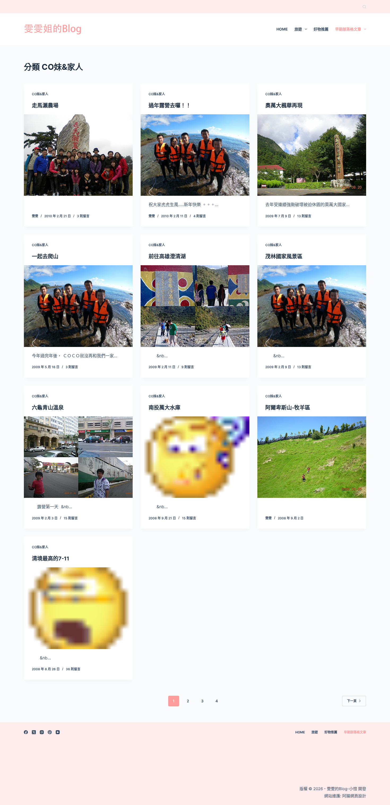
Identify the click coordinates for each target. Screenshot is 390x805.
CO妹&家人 (40, 94)
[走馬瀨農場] (78, 155)
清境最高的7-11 (50, 558)
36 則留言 (73, 669)
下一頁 (352, 701)
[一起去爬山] (78, 306)
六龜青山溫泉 (48, 407)
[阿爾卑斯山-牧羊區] (311, 457)
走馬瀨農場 (45, 105)
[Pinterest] (50, 732)
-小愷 (352, 788)
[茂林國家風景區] (311, 306)
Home (282, 29)
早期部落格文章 (348, 29)
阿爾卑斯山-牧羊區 (287, 407)
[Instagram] (42, 732)
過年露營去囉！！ (170, 105)
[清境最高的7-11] (78, 608)
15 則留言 (71, 518)
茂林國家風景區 (283, 256)
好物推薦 (321, 29)
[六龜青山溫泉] (78, 457)
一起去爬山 (45, 256)
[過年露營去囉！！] (195, 155)
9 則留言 (187, 367)
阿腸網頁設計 (354, 795)
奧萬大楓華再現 (283, 105)
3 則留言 (83, 216)
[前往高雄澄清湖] (195, 306)
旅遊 (298, 29)
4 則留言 (199, 216)
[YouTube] (58, 732)
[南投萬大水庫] (195, 457)
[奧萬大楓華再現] (311, 155)
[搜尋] (364, 6)
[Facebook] (26, 732)
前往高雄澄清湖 (167, 256)
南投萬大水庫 (164, 407)
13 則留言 (304, 216)
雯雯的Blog (336, 788)
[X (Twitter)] (34, 732)
